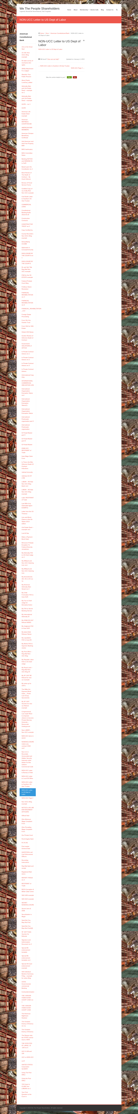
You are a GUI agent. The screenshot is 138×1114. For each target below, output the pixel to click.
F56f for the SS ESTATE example (27, 276)
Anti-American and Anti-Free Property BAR (27, 143)
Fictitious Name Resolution (27, 288)
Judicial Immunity (27, 472)
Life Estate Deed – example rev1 (27, 528)
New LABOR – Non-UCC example (28, 731)
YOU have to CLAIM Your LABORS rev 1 (26, 1086)
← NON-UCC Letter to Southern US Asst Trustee (54, 66)
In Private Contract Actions (28, 370)
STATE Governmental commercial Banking (26, 985)
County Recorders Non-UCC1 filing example (27, 236)
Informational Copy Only (28, 376)
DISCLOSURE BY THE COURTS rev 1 (27, 255)
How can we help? (53, 59)
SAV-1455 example (28, 895)
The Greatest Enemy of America (27, 1030)
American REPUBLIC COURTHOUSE (27, 122)
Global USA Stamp (27, 332)
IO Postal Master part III (27, 440)
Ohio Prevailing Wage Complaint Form (27, 829)
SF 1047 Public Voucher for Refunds (26, 934)
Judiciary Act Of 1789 (27, 477)
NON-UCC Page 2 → (77, 68)
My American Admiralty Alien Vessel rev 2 (26, 587)
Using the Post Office (26, 1079)
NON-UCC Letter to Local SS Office (27, 777)
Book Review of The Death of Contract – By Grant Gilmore (27, 176)
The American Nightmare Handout (26, 1016)
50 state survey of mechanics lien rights (27, 63)
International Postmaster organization (26, 427)
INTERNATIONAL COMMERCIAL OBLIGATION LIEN (28, 383)
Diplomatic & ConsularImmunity (27, 248)
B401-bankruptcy (27, 149)
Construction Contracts (26, 219)
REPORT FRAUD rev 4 (27, 879)
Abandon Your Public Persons (26, 75)
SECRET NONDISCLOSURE (28, 904)
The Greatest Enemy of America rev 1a (27, 1024)
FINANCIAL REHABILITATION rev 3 (27, 295)
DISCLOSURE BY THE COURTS (27, 262)
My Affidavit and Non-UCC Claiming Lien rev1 (28, 563)
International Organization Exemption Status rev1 (27, 392)
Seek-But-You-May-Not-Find (26, 921)
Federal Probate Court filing (27, 282)
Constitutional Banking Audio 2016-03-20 (26, 212)
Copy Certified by (27, 230)
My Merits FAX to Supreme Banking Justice (27, 646)
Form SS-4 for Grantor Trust (26, 321)
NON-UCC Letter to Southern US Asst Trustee (27, 784)
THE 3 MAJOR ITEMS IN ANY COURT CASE (26, 1008)
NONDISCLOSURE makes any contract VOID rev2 (28, 745)
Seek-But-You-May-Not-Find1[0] (27, 927)
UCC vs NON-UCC (28, 1057)
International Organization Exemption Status (27, 411)
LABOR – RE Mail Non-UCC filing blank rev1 (27, 484)
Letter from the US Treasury (27, 512)
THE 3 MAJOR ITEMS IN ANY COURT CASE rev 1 (27, 999)
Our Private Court (27, 835)
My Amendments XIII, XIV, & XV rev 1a (27, 579)
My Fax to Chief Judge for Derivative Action (27, 603)
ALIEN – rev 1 (26, 104)
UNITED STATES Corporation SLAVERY (27, 1067)
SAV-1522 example (28, 899)
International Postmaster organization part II (28, 419)
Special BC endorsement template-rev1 (26, 958)
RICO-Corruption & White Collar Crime (28, 890)
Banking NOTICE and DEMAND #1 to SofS (27, 161)
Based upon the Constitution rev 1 (27, 168)
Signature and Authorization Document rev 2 (27, 942)
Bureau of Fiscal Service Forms (27, 184)
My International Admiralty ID (27, 615)
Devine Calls (94, 10)
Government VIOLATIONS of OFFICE (27, 346)
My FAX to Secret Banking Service (27, 610)
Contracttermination (28, 992)
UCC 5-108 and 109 (27, 1052)
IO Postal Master (27, 444)
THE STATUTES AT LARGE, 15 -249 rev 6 (27, 1045)
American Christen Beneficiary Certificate (27, 135)
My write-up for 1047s (26, 684)
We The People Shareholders (40, 8)
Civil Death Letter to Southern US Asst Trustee (27, 199)
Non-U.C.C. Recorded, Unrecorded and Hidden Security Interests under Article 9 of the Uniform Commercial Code (27, 759)
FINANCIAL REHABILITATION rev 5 (27, 303)
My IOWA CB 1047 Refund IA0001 (27, 621)
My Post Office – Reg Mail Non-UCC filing (27, 654)
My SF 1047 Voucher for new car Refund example (27, 705)
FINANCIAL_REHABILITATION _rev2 (29, 310)
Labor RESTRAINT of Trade (28, 499)
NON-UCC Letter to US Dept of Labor (27, 792)
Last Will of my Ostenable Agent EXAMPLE (27, 506)
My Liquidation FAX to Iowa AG (27, 639)
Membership (84, 10)
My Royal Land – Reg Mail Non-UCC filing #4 (27, 670)
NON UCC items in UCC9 (28, 737)
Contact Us (109, 10)
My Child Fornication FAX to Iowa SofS (27, 595)
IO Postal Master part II (27, 434)
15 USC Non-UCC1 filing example (26, 55)
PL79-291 (25, 842)
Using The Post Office (26, 1074)
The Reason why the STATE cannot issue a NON (27, 1037)
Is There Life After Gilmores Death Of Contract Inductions (28, 465)
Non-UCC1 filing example (27, 803)
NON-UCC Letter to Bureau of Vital (27, 771)
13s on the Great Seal (27, 48)
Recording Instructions (25, 861)
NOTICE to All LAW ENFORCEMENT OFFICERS (28, 810)
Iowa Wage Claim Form (27, 457)
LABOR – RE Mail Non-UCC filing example (27, 492)
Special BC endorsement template (26, 950)
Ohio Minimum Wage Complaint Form (27, 821)
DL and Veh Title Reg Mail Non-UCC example (27, 269)
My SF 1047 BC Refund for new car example (27, 678)
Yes (69, 77)
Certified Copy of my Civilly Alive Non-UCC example (28, 191)
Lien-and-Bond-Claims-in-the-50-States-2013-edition (27, 520)
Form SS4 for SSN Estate (27, 327)
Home (69, 10)
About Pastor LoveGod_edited (27, 81)
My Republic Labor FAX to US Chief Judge (28, 662)
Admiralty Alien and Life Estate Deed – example (27, 98)
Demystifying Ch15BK (26, 243)
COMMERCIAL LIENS (26, 205)
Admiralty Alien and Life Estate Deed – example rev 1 (27, 89)
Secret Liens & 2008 (26, 909)
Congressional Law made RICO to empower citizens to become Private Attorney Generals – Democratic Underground (28, 719)
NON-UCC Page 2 (27, 798)
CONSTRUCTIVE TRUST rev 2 (27, 225)
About (75, 10)
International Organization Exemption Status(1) (26, 402)
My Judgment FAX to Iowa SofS (27, 627)
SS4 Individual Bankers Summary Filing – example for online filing (27, 975)
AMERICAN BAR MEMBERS (27, 128)
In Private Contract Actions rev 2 (28, 358)
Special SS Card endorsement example (27, 966)
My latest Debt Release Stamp (26, 633)
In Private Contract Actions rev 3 (28, 364)
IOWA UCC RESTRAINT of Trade (26, 450)
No (75, 77)
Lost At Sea (25, 533)
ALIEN (24, 108)
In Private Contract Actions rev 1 (28, 353)
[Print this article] (83, 40)
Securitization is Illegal (27, 915)
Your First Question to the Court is (26, 1094)
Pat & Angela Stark (28, 839)
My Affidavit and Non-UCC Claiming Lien (28, 571)
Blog (102, 10)
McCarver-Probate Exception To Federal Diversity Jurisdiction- (27, 546)
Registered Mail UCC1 (27, 873)
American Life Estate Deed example (26, 114)
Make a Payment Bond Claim (27, 538)
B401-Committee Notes (27, 154)
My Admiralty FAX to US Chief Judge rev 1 (27, 555)
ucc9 (23, 1061)
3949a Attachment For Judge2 (27, 70)
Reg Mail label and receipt (28, 867)
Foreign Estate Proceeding (26, 315)
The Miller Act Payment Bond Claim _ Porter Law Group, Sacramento (26, 693)
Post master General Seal (26, 847)
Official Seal (25, 815)
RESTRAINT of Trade (26, 884)
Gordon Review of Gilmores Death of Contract (27, 338)
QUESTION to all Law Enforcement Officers (27, 854)
